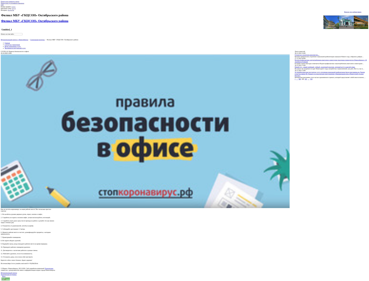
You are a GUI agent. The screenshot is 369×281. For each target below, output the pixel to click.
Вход (3, 276)
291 (306, 79)
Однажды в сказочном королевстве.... (307, 55)
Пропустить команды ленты (10, 1)
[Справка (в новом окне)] (1, 38)
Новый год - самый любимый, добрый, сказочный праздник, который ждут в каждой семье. (325, 67)
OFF (2, 5)
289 (300, 79)
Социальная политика (37, 40)
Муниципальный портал (9, 273)
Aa (9, 10)
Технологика (49, 268)
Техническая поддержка (9, 274)
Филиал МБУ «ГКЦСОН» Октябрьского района (34, 19)
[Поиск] (1, 36)
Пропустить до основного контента (12, 3)
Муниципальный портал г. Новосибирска (14, 40)
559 (311, 79)
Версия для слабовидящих (352, 12)
